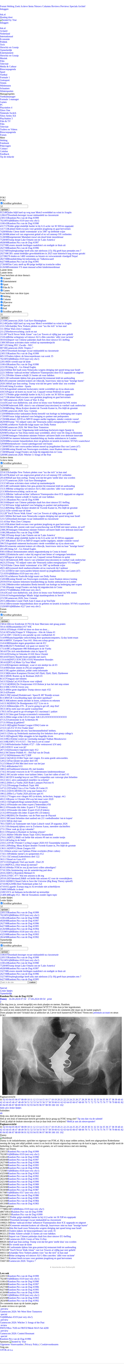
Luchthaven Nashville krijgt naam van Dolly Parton (28, 424)
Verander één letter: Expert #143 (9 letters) (24, 810)
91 (25, 1105)
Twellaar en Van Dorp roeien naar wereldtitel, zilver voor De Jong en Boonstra (41, 432)
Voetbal (3, 74)
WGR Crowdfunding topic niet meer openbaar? (26, 698)
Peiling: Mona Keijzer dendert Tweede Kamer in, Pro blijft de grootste (38, 845)
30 (89, 1099)
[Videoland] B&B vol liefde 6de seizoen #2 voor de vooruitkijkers (36, 878)
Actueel (3, 31)
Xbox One (5, 110)
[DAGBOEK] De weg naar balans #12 (23, 791)
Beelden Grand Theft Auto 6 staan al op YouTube (27, 601)
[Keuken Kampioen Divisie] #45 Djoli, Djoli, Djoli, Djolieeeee (34, 673)
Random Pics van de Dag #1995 (19, 261)
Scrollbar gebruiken (12, 203)
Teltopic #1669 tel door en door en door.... (24, 629)
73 (95, 1102)
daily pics (4, 1107)
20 (58, 1099)
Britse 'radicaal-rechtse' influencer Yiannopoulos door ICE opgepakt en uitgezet (41, 372)
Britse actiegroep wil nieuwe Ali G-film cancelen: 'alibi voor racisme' (36, 337)
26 (76, 1099)
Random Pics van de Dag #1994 (19, 929)
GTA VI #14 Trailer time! (17, 728)
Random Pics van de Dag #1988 (23, 1187)
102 (62, 1105)
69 (83, 1102)
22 (64, 1099)
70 (86, 1102)
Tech (2, 44)
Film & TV (5, 121)
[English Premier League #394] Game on (24, 725)
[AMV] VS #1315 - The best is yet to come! (25, 741)
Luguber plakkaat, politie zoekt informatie (24, 670)
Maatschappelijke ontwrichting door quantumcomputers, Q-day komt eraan (39, 637)
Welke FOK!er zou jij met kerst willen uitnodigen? (28, 867)
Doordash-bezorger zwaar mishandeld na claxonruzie (29, 215)
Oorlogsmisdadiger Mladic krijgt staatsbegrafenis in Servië (32, 595)
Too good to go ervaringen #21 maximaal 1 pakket (28, 711)
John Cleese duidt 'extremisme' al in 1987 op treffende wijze (32, 231)
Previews (64, 6)
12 (34, 1099)
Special (6, 305)
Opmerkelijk (6, 50)
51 (28, 1102)
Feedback (4, 154)
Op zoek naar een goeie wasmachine (21, 709)
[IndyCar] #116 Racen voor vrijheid (21, 681)
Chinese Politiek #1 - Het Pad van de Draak (25, 752)
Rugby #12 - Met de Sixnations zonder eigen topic (28, 895)
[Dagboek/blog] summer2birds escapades (24, 802)
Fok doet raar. (11, 821)
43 (4, 1102)
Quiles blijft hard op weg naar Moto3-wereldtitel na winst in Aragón (36, 212)
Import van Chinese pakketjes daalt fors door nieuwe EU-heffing (35, 339)
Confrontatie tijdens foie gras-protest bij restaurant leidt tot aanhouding (37, 378)
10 (28, 1099)
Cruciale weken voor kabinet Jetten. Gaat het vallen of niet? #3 (34, 774)
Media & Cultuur (8, 66)
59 (52, 1102)
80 (116, 1102)
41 (122, 1099)
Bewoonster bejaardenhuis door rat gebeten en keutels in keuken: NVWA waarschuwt (45, 441)
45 (10, 1102)
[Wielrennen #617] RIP (15, 755)
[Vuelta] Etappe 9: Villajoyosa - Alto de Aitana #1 (27, 632)
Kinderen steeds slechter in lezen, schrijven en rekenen (30, 700)
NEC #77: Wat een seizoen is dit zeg (22, 875)
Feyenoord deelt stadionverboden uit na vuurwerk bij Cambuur (34, 568)
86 (10, 1105)
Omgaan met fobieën (13, 678)
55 (40, 1102)
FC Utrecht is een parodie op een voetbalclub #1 (27, 635)
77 (107, 1102)
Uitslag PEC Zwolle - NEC (16, 345)
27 (79, 1099)
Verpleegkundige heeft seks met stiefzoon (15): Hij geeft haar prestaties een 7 (40, 250)
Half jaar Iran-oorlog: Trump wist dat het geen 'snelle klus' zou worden (37, 383)
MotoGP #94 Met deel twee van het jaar (22, 763)
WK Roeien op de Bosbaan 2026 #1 (21, 676)
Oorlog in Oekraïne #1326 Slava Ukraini (24, 654)
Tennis (3, 83)
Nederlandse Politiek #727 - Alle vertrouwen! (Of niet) (30, 744)
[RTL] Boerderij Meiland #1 (17, 873)
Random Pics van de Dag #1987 (23, 1190)
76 (104, 1102)
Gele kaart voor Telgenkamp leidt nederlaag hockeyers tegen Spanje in (37, 430)
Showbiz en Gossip (9, 47)
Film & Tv (8, 287)
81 (119, 1102)
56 (43, 1102)
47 (16, 1102)
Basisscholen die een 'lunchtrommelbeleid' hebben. (28, 730)
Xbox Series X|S (8, 115)
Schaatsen (5, 88)
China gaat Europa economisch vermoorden (25, 714)
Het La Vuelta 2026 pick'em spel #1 (21, 793)
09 (25, 1099)
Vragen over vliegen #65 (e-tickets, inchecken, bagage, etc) (32, 796)
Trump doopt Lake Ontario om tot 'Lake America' (27, 239)
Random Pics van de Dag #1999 (19, 218)
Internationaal (6, 36)
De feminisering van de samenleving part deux (26, 870)
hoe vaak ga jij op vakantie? (17, 829)
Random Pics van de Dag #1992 (19, 937)
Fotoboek (4, 143)
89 (19, 1105)
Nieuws (38, 6)
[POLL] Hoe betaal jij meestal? (19, 864)
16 (46, 1099)
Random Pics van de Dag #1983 (23, 1203)
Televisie (4, 63)
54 (37, 1102)
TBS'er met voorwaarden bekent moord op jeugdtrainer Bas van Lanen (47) (40, 446)
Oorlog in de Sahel (13, 840)
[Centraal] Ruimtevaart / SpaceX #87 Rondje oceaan (29, 695)
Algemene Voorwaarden (11, 1344)
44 (7, 1102)
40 (119, 1099)
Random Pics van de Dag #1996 (19, 248)
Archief (81, 6)
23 (67, 1099)
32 (95, 1099)
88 (16, 1105)
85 (7, 1105)
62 (61, 1102)
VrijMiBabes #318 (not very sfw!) (19, 931)
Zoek (17, 6)
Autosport (5, 80)
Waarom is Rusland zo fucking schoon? (22, 832)
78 (110, 1102)
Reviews (55, 6)
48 (19, 1102)
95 (37, 1105)
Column (7, 299)
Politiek (3, 42)
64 (68, 1102)
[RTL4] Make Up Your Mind (18, 662)
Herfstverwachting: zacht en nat (18, 331)
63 (65, 1102)
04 (10, 1099)
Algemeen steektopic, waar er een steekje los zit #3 (28, 665)
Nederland (5, 33)
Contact (3, 148)
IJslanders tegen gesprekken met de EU (23, 643)
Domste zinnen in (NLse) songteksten (22, 667)
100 (53, 1105)
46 (13, 1102)
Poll (5, 308)
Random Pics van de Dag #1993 (19, 934)
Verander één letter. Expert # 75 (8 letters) (23, 807)
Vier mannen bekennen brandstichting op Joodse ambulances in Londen (38, 438)
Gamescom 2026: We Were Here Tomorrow (24, 427)
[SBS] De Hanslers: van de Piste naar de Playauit (28, 815)
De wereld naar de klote (15, 361)
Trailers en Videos (8, 129)
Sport (2, 72)
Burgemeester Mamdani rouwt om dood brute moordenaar (31, 237)
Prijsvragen (5, 146)
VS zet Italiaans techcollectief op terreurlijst (24, 892)
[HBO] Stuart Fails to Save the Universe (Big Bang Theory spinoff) (36, 881)
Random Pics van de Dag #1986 (23, 1195)
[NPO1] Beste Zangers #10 (17, 848)
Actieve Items (27, 6)
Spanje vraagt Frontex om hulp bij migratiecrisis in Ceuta (31, 452)
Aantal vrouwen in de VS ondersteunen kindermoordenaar (32, 771)
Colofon (4, 151)
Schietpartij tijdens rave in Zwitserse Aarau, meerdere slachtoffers (35, 826)
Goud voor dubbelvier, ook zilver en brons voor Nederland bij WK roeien (38, 402)
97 (43, 1105)
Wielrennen (5, 85)
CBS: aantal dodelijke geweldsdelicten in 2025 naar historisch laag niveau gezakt (42, 253)
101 (57, 1105)
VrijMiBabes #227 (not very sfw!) (20, 606)
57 (46, 1102)
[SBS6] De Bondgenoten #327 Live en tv (24, 703)
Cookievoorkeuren (49, 1344)
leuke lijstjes (15, 1107)
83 (1, 1105)
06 (16, 1099)
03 (7, 1099)
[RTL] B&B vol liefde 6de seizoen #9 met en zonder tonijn (32, 837)
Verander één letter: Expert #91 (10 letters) (24, 812)
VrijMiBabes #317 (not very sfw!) (23, 1192)
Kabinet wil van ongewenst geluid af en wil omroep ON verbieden (36, 234)
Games (3, 102)
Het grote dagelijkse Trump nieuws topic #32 (25, 689)
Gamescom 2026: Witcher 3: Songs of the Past (25, 454)
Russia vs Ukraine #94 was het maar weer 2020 (26, 799)
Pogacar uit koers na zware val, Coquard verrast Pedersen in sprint (35, 391)
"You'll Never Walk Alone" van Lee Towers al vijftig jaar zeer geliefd (36, 334)
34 (101, 1099)
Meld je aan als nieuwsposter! (81, 1121)
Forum (3, 6)
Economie (5, 39)
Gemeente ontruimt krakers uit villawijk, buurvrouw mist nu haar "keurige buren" (42, 381)
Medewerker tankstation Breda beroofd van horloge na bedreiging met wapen (41, 413)
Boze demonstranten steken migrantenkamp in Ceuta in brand (33, 551)
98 (46, 1105)
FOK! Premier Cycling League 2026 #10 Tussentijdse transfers (34, 843)
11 (31, 1099)
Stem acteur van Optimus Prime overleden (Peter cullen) (30, 851)
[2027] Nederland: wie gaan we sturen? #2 (24, 646)
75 (101, 1102)
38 (113, 1099)
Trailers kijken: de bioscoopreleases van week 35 (26, 356)
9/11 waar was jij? (13, 747)
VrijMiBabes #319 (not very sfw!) (19, 220)
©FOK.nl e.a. (6, 1350)
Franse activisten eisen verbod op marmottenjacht (27, 342)
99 (49, 1105)
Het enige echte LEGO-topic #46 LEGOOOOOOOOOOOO (33, 717)
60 (55, 1102)
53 (34, 1102)
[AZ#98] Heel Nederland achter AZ (21, 884)
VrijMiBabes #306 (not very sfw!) (20, 590)
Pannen (7, 692)
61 (58, 1102)
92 (28, 1105)
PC (1, 105)
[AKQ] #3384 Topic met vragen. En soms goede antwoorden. (34, 758)
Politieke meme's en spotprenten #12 (22, 853)
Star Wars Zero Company (15, 329)
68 (80, 1102)
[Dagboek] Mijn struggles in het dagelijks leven (26, 736)
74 (98, 1102)
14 (40, 1099)
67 (77, 1102)
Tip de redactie (7, 156)
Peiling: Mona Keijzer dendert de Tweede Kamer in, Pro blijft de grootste (39, 408)
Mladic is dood (11, 889)
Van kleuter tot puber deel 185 (19, 760)
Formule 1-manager (9, 99)
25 (73, 1099)
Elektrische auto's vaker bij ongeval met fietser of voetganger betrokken (38, 554)
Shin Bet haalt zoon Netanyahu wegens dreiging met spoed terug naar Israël (40, 370)
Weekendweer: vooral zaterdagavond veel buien (26, 443)
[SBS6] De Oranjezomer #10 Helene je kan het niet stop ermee (34, 684)
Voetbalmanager (7, 96)
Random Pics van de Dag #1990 (23, 1181)
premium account (101, 1012)
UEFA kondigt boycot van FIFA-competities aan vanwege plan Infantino (38, 777)
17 (49, 1099)
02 (4, 1099)
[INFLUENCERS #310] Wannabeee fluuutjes (26, 659)
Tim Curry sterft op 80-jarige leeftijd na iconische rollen (30, 264)
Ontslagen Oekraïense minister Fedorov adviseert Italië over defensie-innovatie (41, 435)
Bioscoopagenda (8, 69)
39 (116, 1099)
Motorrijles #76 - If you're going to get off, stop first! (29, 706)
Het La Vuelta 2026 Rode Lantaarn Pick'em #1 (27, 782)
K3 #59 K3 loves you (14, 687)
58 (49, 1102)
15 (43, 1099)
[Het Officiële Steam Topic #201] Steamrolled (26, 834)
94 (34, 1105)
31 (92, 1099)
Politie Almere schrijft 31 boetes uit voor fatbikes (27, 375)
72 (92, 1102)
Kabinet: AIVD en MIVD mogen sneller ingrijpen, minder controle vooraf (39, 419)
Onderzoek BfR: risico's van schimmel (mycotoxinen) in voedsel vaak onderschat (42, 405)
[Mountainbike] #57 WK (16, 626)
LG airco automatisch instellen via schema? (24, 780)
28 (83, 1099)
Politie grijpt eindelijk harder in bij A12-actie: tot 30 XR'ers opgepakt (36, 226)
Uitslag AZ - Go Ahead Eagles (18, 367)
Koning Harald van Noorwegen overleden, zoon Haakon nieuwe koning (38, 449)
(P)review (7, 302)
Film (2, 61)
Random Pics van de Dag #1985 (23, 1198)
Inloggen (4, 9)
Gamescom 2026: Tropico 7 (16, 348)
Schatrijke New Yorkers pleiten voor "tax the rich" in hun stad (33, 326)
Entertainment (6, 53)
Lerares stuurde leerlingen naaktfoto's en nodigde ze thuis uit (32, 245)
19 (55, 1099)
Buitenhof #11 (11, 766)
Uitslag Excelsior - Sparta (15, 386)
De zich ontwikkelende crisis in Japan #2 (23, 651)
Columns (46, 6)
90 (22, 1105)
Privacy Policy (32, 1344)
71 (89, 1102)
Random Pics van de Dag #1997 (19, 242)
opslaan (4, 209)
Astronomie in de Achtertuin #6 (19, 719)
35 (104, 1099)
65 (71, 1102)
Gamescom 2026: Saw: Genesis (18, 411)
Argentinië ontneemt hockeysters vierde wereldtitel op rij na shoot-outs (37, 389)
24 (70, 1099)
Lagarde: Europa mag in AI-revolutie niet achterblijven (30, 886)
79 (113, 1102)
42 (1, 1102)
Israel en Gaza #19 (13, 859)
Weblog (10, 6)
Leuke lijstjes (6, 990)
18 (52, 1099)
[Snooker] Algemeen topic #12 (19, 750)
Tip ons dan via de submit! (90, 1118)
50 (25, 1102)
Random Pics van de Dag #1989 (23, 1184)
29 (86, 1099)
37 (110, 1099)
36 (107, 1099)
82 (122, 1102)
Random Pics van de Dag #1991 (23, 1179)
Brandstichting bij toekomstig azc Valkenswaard (27, 259)
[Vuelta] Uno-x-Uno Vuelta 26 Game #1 (24, 788)
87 (13, 1105)
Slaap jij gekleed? (12, 722)
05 (13, 1099)
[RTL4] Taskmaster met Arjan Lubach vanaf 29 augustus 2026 (33, 823)
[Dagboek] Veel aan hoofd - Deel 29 (22, 862)
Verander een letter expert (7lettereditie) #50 (25, 804)
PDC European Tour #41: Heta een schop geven (27, 640)
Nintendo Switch (8, 113)
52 (31, 1102)
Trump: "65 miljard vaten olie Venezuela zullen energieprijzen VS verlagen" (40, 422)
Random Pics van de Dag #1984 (23, 1200)
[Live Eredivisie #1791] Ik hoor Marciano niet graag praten (32, 624)
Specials (74, 6)
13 (37, 1099)
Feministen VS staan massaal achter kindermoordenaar (30, 267)
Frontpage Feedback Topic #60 (19, 785)
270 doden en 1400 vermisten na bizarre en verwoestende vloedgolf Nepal (39, 256)
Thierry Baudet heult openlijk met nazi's (23, 657)
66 (74, 1102)
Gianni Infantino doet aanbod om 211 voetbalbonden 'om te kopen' (36, 818)
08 (22, 1099)
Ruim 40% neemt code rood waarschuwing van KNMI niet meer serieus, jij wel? (42, 527)
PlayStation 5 (6, 118)
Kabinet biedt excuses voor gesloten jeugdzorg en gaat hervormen (35, 229)
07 (19, 1099)
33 (98, 1099)
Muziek (3, 58)
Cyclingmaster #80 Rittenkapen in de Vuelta (25, 648)
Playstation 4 (6, 107)
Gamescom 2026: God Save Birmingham (23, 320)
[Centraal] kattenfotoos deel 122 (19, 856)
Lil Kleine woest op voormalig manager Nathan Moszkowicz (33, 739)
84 (4, 1105)
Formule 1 (5, 77)
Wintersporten (6, 91)
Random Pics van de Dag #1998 (19, 223)
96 (40, 1105)
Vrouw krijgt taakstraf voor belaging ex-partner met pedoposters (34, 416)
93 (31, 1105)
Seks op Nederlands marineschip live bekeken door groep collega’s (36, 733)
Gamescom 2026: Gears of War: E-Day (22, 400)
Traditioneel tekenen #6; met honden (22, 769)
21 (61, 1099)
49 (22, 1102)
